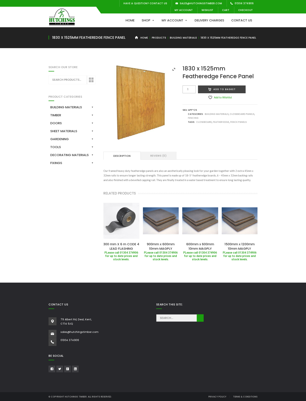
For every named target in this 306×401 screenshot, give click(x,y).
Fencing (193, 118)
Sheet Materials (63, 131)
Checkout (245, 10)
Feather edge (221, 122)
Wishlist (207, 10)
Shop (146, 20)
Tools (55, 147)
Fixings (56, 163)
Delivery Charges (209, 20)
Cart (225, 10)
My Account (184, 10)
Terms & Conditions (245, 396)
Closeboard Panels (242, 114)
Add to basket (224, 89)
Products (159, 37)
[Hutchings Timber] (62, 16)
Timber (55, 115)
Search (91, 80)
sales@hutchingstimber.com (201, 3)
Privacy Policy (217, 396)
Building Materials (183, 37)
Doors (56, 123)
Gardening (59, 139)
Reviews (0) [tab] (158, 155)
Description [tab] (122, 156)
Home (130, 20)
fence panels (238, 122)
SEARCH (200, 318)
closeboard (204, 122)
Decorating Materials (69, 155)
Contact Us (241, 20)
